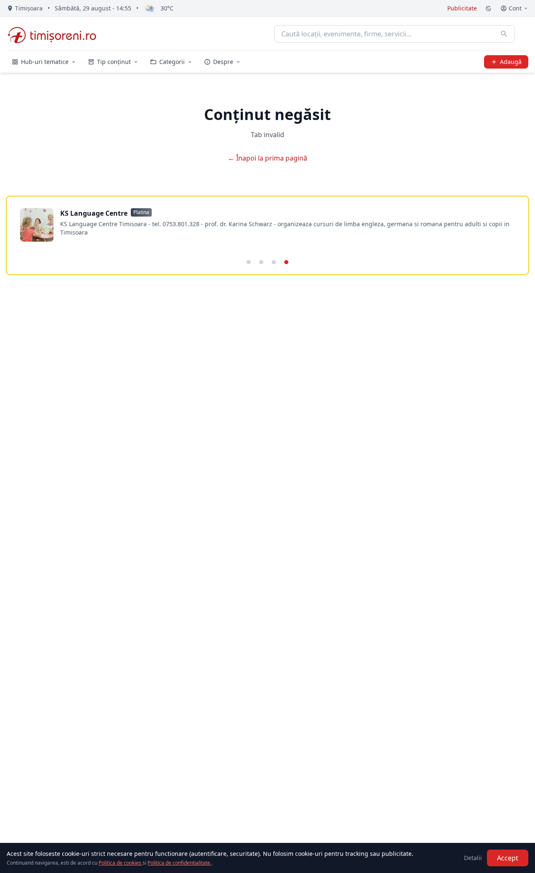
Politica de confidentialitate (179, 862)
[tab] (248, 262)
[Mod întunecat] (489, 8)
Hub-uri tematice (45, 62)
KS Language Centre (93, 213)
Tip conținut (114, 62)
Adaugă (511, 62)
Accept (507, 858)
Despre (223, 62)
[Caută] (504, 33)
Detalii (473, 858)
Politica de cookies (121, 862)
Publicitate (462, 8)
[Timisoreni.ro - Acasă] (56, 34)
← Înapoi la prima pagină (267, 158)
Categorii (172, 62)
